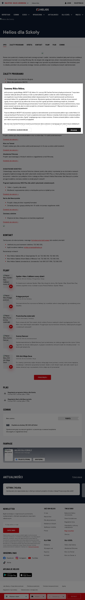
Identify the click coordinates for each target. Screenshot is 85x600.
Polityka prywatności (20, 108)
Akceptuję (74, 130)
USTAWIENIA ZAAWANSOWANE (18, 130)
